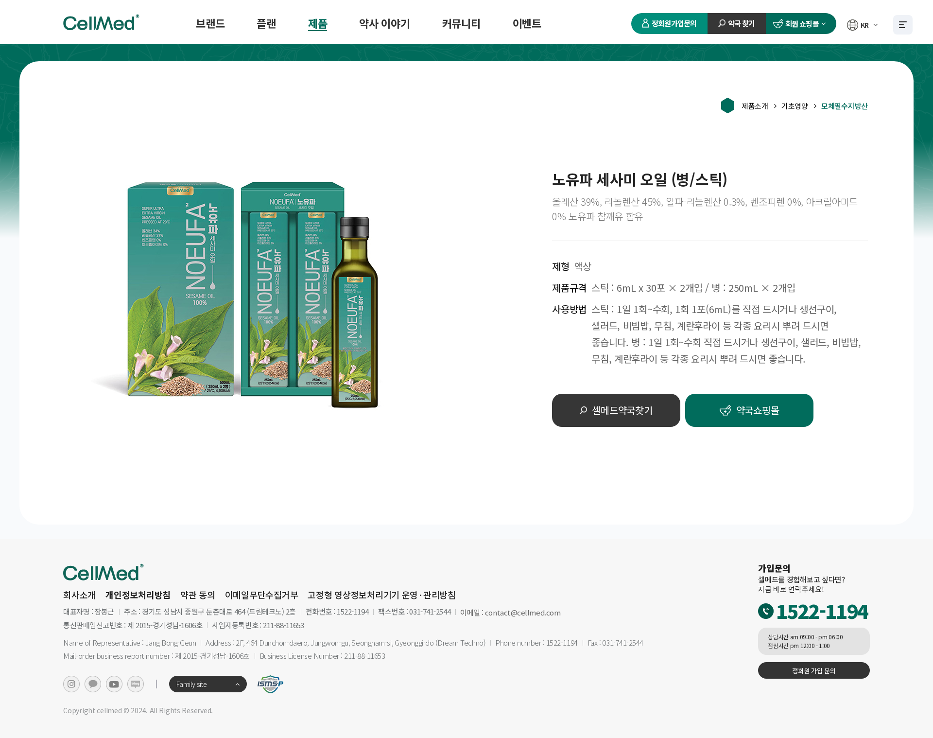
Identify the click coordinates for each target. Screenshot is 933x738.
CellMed (102, 22)
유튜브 (114, 684)
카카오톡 (93, 684)
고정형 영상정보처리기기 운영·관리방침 (382, 594)
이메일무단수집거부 (261, 594)
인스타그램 (71, 684)
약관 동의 (197, 594)
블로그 (135, 684)
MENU (903, 25)
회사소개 (79, 594)
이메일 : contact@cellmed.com (510, 612)
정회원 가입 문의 (813, 670)
